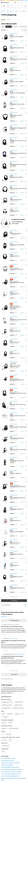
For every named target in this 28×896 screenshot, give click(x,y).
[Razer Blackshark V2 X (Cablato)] (14, 71)
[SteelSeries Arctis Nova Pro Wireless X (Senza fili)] (14, 462)
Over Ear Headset (23, 26)
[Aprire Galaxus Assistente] (22, 3)
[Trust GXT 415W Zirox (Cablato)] (14, 474)
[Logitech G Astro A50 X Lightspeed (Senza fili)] (14, 117)
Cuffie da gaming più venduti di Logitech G (11, 771)
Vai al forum (4, 616)
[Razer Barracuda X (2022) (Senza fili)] (14, 178)
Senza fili (15, 26)
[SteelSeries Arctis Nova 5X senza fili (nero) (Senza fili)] (14, 142)
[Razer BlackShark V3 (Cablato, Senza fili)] (14, 543)
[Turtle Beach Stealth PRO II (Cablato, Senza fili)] (14, 439)
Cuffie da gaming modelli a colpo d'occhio (11, 774)
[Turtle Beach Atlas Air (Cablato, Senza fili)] (14, 234)
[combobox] (3, 26)
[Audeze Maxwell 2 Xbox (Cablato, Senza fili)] (14, 200)
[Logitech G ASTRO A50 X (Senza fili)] (14, 269)
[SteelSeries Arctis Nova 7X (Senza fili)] (14, 510)
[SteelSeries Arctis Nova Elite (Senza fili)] (14, 105)
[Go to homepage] (5, 2)
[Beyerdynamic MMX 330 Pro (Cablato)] (14, 282)
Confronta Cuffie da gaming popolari (10, 776)
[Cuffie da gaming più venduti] (14, 223)
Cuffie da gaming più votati (7, 760)
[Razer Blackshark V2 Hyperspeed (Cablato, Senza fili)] (14, 427)
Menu (4, 6)
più (13, 693)
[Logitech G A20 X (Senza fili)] (14, 294)
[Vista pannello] (22, 30)
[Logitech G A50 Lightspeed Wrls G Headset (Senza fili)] (14, 129)
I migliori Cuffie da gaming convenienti (10, 763)
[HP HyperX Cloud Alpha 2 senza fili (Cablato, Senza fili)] (14, 189)
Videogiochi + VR (10, 11)
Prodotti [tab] (3, 19)
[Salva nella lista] (24, 41)
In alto (25, 605)
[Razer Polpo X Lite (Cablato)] (14, 354)
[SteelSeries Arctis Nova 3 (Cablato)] (14, 577)
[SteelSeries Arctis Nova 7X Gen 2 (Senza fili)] (14, 393)
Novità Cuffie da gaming (7, 765)
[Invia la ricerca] (8, 6)
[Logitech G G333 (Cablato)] (14, 566)
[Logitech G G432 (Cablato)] (14, 211)
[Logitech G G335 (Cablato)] (14, 257)
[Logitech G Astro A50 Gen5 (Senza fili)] (14, 48)
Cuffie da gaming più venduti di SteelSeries (11, 769)
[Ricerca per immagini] (25, 6)
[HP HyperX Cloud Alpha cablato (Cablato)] (14, 93)
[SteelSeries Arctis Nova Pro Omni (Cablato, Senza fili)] (14, 60)
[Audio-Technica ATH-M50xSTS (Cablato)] (14, 498)
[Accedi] (18, 2)
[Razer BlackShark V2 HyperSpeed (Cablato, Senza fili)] (14, 450)
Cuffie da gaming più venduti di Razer (10, 767)
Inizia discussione (15, 620)
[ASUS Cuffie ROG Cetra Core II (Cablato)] (14, 416)
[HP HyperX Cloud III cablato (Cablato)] (14, 37)
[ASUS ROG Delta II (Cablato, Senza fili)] (14, 366)
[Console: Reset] (10, 26)
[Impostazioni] (15, 3)
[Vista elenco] (25, 30)
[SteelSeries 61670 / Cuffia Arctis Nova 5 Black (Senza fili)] (14, 166)
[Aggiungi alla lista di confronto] (21, 41)
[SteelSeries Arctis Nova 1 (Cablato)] (14, 555)
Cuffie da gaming (13, 33)
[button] (26, 34)
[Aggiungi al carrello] (26, 41)
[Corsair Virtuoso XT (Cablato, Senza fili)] (14, 343)
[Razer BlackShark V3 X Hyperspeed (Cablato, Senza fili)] (14, 307)
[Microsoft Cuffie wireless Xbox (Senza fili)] (14, 405)
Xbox (16, 11)
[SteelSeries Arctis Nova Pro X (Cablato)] (14, 588)
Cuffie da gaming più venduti (8, 758)
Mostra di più (14, 600)
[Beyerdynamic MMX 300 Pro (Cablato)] (14, 379)
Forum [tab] (8, 19)
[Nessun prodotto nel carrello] (25, 3)
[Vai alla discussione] (14, 629)
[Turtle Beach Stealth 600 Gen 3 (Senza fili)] (14, 486)
